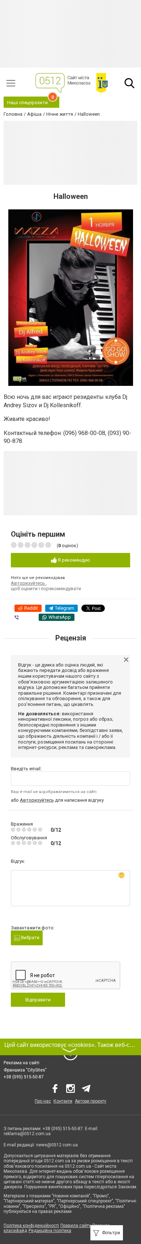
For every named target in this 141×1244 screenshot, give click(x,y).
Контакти (63, 1101)
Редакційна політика (50, 1230)
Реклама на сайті (21, 1062)
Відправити (38, 999)
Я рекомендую (73, 560)
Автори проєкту (90, 1101)
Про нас (43, 1101)
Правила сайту (75, 1225)
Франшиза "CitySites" (25, 1070)
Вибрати (29, 937)
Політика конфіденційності (31, 1225)
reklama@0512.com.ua (27, 1133)
